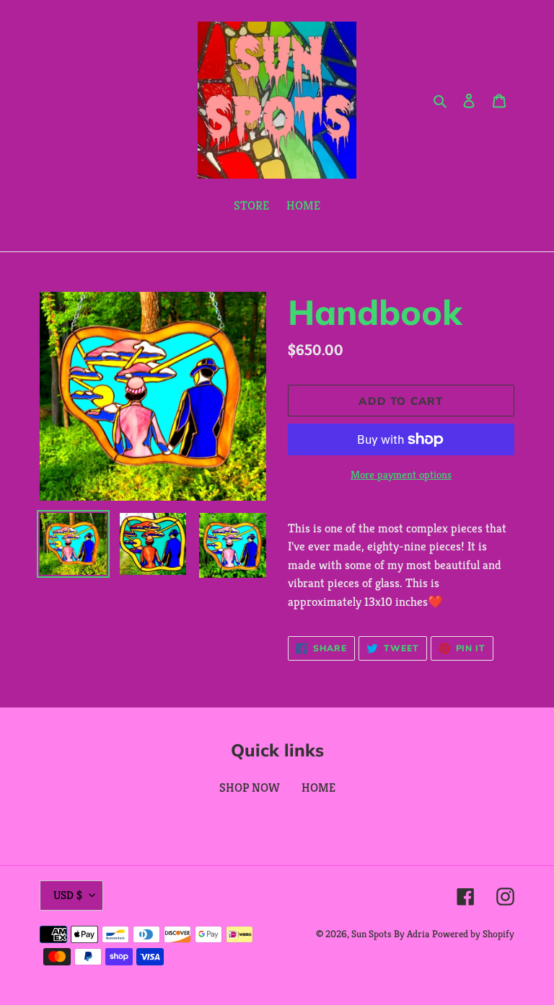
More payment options (401, 474)
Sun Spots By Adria (390, 933)
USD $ (67, 895)
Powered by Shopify (473, 933)
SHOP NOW (249, 787)
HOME (318, 787)
